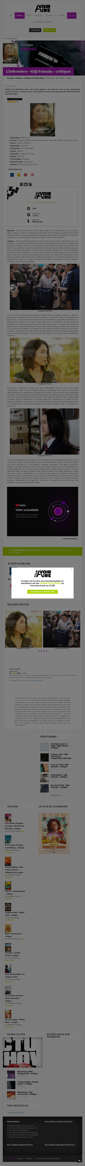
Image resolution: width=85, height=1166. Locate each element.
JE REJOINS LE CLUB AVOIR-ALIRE (42, 592)
